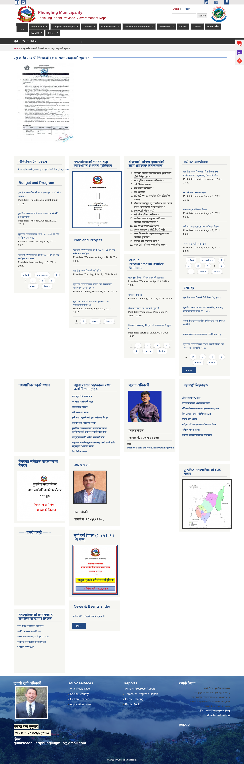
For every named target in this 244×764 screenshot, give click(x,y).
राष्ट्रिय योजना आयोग (191, 429)
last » (47, 286)
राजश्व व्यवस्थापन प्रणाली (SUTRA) (33, 636)
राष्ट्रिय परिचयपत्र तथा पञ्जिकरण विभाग (199, 424)
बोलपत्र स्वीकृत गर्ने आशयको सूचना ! (143, 308)
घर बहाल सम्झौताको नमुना (82, 401)
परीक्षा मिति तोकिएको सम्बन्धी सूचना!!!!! (89, 616)
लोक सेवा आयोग (188, 397)
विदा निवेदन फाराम (79, 451)
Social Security (79, 694)
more (189, 370)
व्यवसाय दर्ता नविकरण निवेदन (195, 209)
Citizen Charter (79, 699)
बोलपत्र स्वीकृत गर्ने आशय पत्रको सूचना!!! (146, 277)
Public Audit (132, 704)
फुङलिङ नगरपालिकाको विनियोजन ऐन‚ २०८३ (202, 297)
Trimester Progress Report (141, 694)
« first (26, 275)
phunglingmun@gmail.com (218, 715)
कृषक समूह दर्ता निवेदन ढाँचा (194, 243)
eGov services (107, 26)
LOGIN (34, 32)
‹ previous (42, 275)
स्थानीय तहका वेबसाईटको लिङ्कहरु (197, 435)
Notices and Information (136, 26)
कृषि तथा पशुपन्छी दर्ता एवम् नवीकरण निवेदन (201, 226)
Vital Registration (80, 688)
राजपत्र (49, 32)
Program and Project (62, 26)
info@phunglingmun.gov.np (218, 710)
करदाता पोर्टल (213, 26)
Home (22, 29)
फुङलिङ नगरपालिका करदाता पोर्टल (31, 642)
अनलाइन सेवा (163, 26)
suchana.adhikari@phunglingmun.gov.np (150, 447)
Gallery (183, 26)
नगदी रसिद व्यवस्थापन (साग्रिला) (30, 626)
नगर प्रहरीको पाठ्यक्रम (82, 396)
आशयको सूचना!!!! (135, 294)
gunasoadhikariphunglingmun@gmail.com (50, 743)
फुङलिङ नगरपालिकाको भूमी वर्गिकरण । (89, 270)
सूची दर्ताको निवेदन (79, 407)
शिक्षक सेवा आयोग (189, 419)
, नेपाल (198, 397)
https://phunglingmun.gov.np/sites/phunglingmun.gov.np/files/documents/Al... (57, 169)
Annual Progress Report (140, 688)
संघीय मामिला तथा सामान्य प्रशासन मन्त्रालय (200, 408)
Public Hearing (134, 699)
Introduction (36, 26)
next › (33, 286)
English (176, 9)
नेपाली (188, 9)
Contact (197, 26)
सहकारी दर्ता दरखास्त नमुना (194, 192)
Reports (86, 26)
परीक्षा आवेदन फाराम (80, 412)
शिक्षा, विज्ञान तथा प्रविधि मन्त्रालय (196, 413)
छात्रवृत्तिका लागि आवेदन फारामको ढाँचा (88, 437)
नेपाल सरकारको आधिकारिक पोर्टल (196, 403)
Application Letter (81, 704)
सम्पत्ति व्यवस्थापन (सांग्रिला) (29, 631)
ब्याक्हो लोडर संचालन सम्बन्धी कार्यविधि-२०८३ (202, 334)
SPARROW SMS (26, 647)
